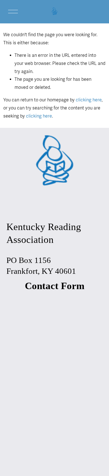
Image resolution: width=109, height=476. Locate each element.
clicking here (89, 100)
